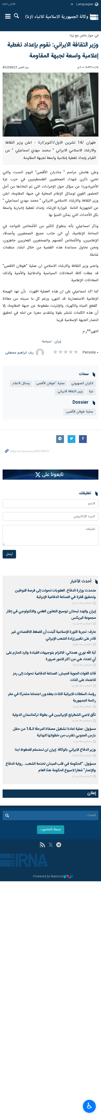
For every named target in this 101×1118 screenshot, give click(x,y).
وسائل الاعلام (21, 383)
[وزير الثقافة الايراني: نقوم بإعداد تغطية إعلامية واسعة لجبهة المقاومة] (50, 105)
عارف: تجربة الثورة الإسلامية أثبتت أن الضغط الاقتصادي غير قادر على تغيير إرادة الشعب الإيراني (53, 635)
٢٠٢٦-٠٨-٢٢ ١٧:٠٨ (82, 776)
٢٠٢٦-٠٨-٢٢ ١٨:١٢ (82, 742)
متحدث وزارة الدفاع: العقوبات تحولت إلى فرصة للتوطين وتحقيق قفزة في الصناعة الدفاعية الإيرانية (55, 594)
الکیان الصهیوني (82, 383)
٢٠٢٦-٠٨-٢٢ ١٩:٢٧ (82, 665)
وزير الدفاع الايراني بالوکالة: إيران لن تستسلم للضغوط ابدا (55, 750)
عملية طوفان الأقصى (79, 412)
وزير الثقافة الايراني (70, 391)
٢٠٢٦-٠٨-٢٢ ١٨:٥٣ (82, 686)
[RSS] (42, 845)
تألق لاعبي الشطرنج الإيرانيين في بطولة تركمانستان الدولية (54, 715)
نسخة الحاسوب (50, 829)
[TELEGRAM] (58, 845)
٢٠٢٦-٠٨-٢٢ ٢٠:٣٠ (82, 603)
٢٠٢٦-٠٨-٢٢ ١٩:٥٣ (82, 644)
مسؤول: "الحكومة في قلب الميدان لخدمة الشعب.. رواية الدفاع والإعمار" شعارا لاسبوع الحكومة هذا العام (50, 767)
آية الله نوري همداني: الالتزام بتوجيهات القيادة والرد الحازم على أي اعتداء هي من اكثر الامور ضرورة (51, 656)
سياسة (46, 341)
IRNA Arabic (56, 17)
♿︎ (89, 1105)
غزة (91, 391)
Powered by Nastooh (48, 877)
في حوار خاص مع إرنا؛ (83, 35)
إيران (57, 341)
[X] (50, 845)
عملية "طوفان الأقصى (50, 383)
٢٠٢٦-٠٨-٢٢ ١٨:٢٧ (82, 721)
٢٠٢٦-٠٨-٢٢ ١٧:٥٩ (82, 756)
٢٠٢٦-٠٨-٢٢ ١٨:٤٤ (82, 707)
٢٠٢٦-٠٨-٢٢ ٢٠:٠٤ (82, 624)
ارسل (9, 554)
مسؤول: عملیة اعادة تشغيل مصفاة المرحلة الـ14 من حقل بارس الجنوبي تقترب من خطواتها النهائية (54, 732)
